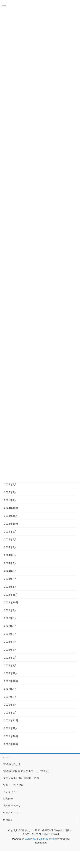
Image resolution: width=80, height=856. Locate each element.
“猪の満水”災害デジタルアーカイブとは (26, 771)
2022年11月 (11, 673)
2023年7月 (10, 626)
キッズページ (10, 812)
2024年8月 (10, 539)
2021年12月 (11, 720)
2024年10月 (11, 523)
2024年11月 (11, 515)
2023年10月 (11, 602)
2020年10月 (11, 744)
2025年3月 (10, 484)
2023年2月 (10, 657)
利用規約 (8, 819)
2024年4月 (10, 563)
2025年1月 (10, 500)
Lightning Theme (47, 838)
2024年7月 (10, 547)
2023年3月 (10, 649)
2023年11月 (11, 594)
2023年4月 (10, 641)
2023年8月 (10, 618)
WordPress (30, 838)
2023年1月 (10, 665)
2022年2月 (10, 712)
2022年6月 (10, 696)
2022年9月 (10, 689)
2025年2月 (10, 492)
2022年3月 (10, 704)
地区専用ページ (12, 805)
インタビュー (10, 791)
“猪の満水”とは (11, 764)
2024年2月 (10, 578)
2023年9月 (10, 610)
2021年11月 (11, 728)
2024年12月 (11, 508)
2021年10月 (11, 736)
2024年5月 (10, 555)
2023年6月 (10, 633)
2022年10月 (11, 681)
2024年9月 (10, 531)
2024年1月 (10, 586)
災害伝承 (8, 798)
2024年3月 (10, 571)
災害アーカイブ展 (13, 784)
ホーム (7, 757)
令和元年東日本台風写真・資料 (21, 778)
